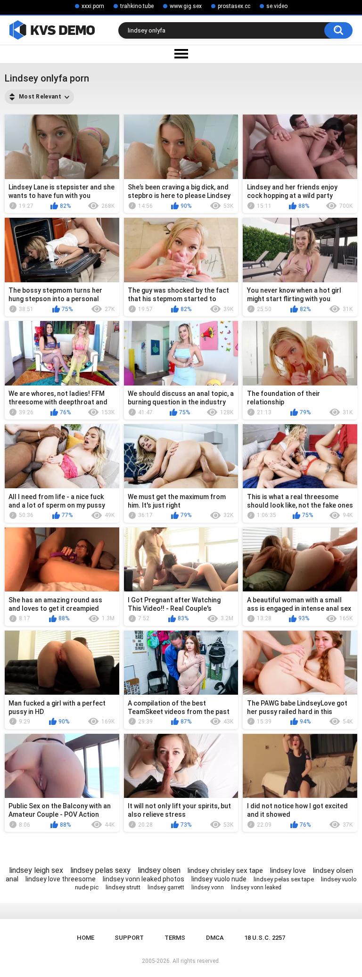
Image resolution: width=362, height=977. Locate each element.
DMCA (215, 937)
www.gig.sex (186, 6)
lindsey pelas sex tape (284, 879)
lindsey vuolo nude (219, 879)
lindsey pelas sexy (100, 870)
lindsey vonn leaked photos (143, 879)
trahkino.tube (137, 6)
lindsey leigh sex (36, 870)
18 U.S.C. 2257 (264, 937)
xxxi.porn (93, 6)
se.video (277, 6)
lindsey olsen (159, 870)
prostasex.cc (234, 6)
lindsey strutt (123, 887)
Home (85, 937)
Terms (175, 937)
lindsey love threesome (60, 879)
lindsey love (288, 870)
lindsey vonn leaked (256, 887)
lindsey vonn (207, 887)
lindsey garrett (166, 887)
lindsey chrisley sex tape (225, 870)
